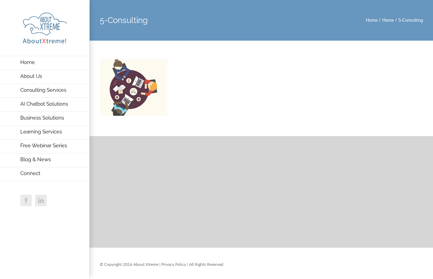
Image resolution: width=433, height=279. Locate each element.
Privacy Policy (173, 264)
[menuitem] (45, 63)
